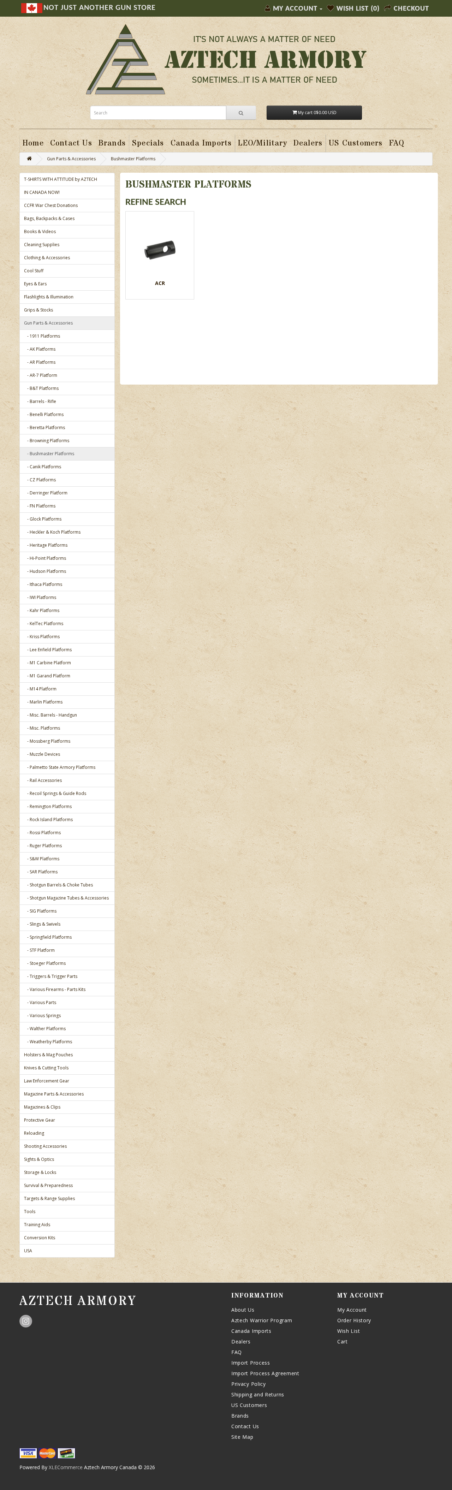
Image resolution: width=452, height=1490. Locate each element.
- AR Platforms (39, 362)
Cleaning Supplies (41, 245)
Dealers (241, 1341)
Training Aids (37, 1225)
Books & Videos (40, 231)
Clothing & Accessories (47, 258)
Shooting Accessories (45, 1146)
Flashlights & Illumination (48, 297)
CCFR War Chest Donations (51, 205)
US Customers (249, 1405)
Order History (354, 1320)
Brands (240, 1415)
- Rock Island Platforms (48, 820)
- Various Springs (42, 1016)
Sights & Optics (39, 1159)
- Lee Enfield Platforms (48, 650)
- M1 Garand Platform (47, 676)
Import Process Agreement (265, 1373)
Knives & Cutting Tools (46, 1068)
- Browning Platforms (46, 441)
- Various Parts (40, 1002)
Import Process (250, 1362)
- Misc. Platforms (42, 728)
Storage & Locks (40, 1172)
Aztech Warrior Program (261, 1320)
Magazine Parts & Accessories (54, 1094)
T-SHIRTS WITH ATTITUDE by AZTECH (60, 179)
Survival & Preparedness (48, 1185)
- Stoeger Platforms (45, 963)
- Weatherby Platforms (48, 1042)
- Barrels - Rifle (40, 401)
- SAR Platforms (41, 872)
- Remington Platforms (48, 806)
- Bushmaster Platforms (49, 454)
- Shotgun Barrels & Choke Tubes (58, 885)
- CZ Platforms (40, 480)
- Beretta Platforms (44, 428)
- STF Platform (39, 950)
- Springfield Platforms (48, 937)
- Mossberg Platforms (47, 741)
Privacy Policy (248, 1384)
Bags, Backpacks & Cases (49, 218)
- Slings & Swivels (42, 924)
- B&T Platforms (41, 388)
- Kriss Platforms (42, 637)
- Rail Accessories (43, 780)
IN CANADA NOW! (42, 192)
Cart (342, 1341)
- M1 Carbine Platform (47, 663)
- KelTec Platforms (43, 624)
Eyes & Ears (35, 284)
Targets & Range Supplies (49, 1198)
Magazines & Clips (42, 1107)
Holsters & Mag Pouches (48, 1055)
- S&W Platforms (41, 859)
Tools (29, 1212)
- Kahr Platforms (41, 610)
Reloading (34, 1133)
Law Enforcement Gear (46, 1081)
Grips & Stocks (38, 310)
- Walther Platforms (45, 1029)
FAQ (236, 1352)
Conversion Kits (39, 1238)
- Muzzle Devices (42, 754)
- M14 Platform (40, 689)
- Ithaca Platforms (43, 584)
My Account (352, 1309)
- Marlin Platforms (43, 702)
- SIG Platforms (40, 911)
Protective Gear (39, 1120)
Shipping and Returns (257, 1394)
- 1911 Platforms (42, 336)
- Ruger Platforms (43, 846)
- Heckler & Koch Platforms (52, 532)
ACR (160, 283)
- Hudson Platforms (45, 571)
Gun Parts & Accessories (71, 159)
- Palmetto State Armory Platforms (59, 767)
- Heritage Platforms (45, 545)
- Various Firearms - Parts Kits (54, 989)
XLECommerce (66, 1467)
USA (28, 1251)
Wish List (348, 1331)
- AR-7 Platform (40, 375)
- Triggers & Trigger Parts (50, 976)
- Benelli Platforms (44, 414)
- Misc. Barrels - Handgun (50, 715)
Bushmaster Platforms (133, 159)
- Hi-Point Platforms (45, 558)
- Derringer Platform (45, 493)
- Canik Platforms (42, 467)
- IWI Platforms (40, 597)
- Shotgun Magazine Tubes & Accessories (66, 898)
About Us (243, 1309)
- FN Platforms (39, 506)
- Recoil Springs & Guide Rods (55, 793)
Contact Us (245, 1426)
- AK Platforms (39, 349)
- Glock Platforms (42, 519)
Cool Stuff (33, 271)
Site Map (242, 1436)
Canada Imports (251, 1331)
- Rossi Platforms (42, 833)
